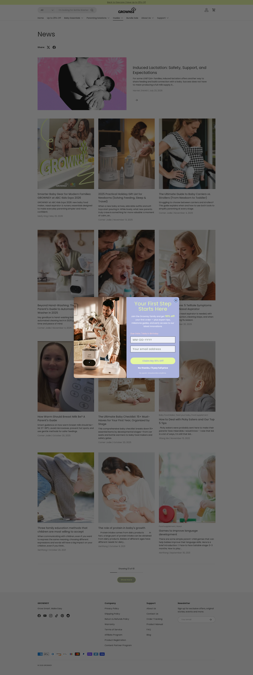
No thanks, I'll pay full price (153, 367)
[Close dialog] (176, 300)
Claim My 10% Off (153, 360)
